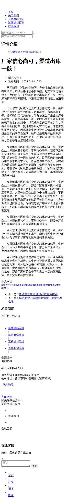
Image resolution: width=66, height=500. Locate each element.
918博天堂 (14, 51)
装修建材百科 (16, 22)
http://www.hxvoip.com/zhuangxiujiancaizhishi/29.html (31, 284)
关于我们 (13, 15)
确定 (34, 466)
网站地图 (8, 384)
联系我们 (13, 26)
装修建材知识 (16, 19)
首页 (11, 11)
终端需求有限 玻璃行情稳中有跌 (38, 294)
